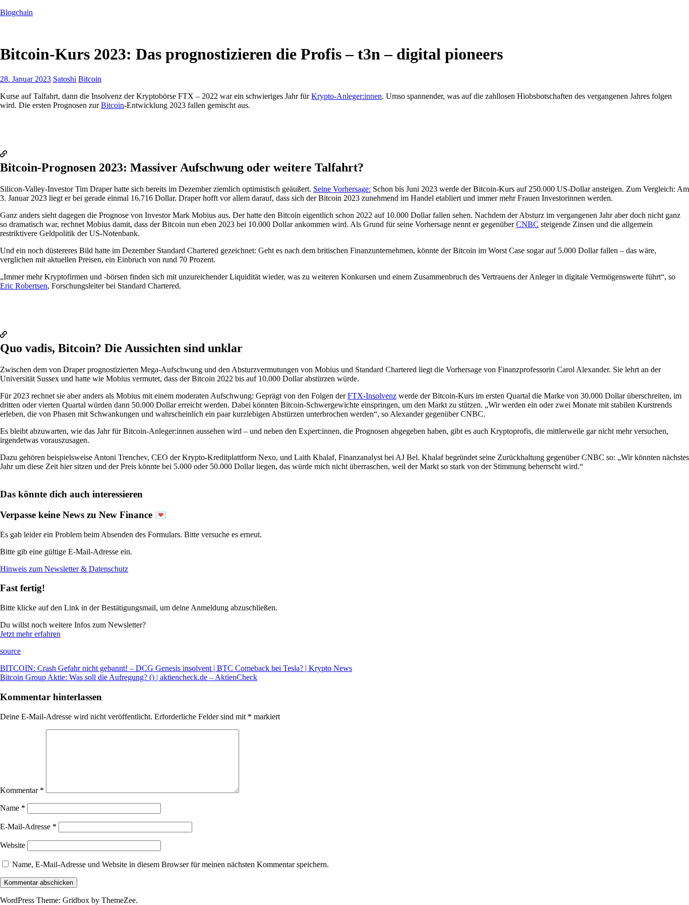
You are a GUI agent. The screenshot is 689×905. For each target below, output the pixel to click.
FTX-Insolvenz (372, 395)
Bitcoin (89, 79)
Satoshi (64, 79)
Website (12, 845)
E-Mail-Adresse (28, 826)
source (10, 651)
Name (12, 808)
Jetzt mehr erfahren (30, 634)
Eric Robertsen (23, 285)
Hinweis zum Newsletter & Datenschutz (64, 568)
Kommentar (22, 790)
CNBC (527, 224)
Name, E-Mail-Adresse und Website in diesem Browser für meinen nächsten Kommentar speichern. (170, 864)
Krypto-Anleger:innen (346, 96)
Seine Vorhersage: (342, 189)
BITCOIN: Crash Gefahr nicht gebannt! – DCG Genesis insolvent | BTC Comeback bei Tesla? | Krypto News (176, 668)
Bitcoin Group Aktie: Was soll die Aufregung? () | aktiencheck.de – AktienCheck (128, 677)
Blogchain (16, 12)
